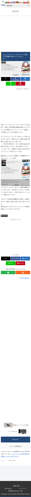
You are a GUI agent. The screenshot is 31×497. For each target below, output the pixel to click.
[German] (17, 2)
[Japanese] (22, 2)
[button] (27, 318)
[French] (15, 2)
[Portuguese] (24, 2)
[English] (13, 2)
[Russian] (26, 2)
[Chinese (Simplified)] (8, 2)
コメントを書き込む (15, 446)
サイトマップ (23, 488)
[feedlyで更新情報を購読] (8, 272)
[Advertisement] (15, 34)
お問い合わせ (8, 488)
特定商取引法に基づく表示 (15, 491)
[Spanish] (28, 2)
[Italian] (20, 2)
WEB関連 (5, 215)
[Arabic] (6, 2)
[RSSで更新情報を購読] (23, 272)
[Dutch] (11, 2)
